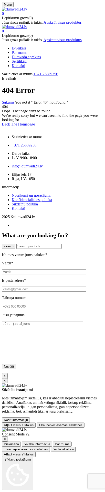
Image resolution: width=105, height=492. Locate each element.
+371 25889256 (45, 74)
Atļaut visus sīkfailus (19, 425)
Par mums (62, 444)
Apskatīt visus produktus (62, 22)
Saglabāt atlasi (63, 449)
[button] (52, 13)
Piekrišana (11, 444)
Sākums (8, 102)
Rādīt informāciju (16, 420)
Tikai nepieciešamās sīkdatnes (61, 425)
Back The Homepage (18, 124)
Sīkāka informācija (37, 444)
